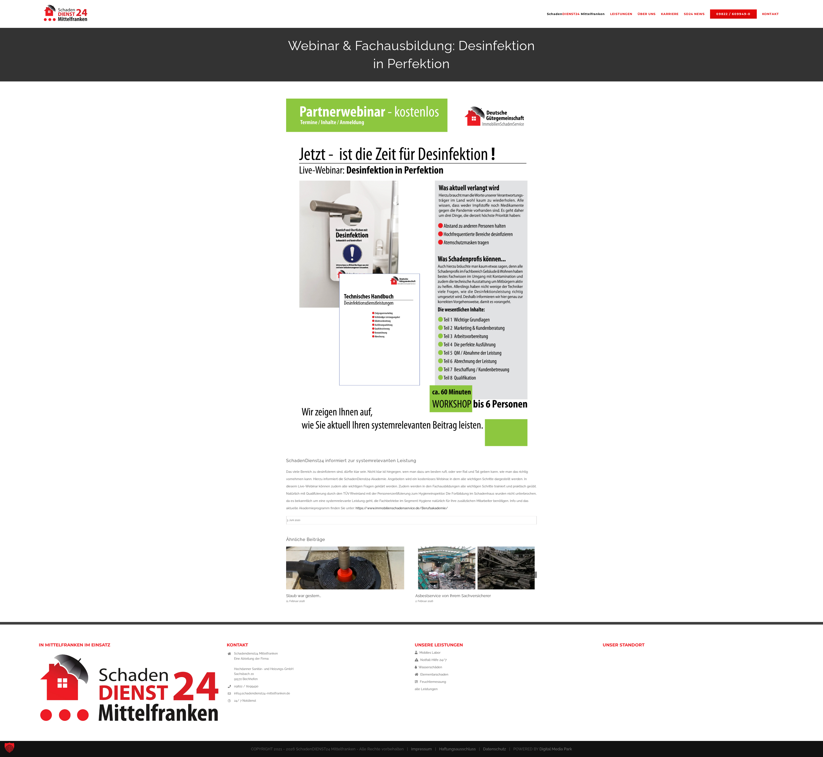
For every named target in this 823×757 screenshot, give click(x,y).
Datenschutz (494, 749)
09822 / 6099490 (246, 686)
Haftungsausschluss (457, 749)
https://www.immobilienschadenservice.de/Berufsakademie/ (402, 508)
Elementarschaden (433, 674)
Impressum (421, 749)
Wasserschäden (430, 667)
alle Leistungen (426, 689)
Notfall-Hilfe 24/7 (433, 660)
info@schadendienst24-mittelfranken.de (262, 693)
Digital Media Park (555, 749)
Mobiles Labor (429, 653)
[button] (289, 575)
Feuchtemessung (432, 682)
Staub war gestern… (303, 595)
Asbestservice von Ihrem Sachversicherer (453, 595)
